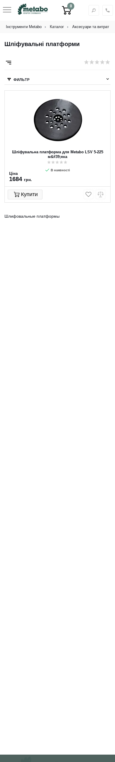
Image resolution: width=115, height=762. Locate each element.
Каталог (57, 27)
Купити (29, 194)
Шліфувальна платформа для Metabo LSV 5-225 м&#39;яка (57, 154)
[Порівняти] (100, 194)
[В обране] (88, 194)
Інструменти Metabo (24, 27)
